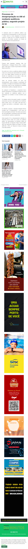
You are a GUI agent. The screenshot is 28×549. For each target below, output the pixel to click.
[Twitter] (12, 136)
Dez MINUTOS (11, 11)
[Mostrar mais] (22, 136)
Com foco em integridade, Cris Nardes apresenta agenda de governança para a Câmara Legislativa (20, 155)
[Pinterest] (17, 136)
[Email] (20, 136)
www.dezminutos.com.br (7, 131)
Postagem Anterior (5, 184)
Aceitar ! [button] (4, 546)
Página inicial (4, 11)
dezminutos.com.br (15, 130)
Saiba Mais (3, 544)
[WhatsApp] (14, 136)
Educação (22, 130)
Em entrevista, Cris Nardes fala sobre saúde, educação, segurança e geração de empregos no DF (7, 173)
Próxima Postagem (23, 184)
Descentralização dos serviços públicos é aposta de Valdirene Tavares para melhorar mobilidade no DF (7, 154)
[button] (1, 2)
